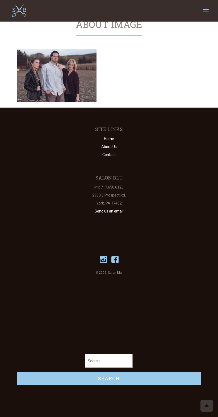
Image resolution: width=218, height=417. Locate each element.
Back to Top (206, 406)
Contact (109, 155)
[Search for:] (109, 360)
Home (109, 139)
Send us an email (109, 211)
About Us (109, 147)
